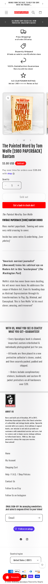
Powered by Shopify (35, 581)
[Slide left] (18, 140)
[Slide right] (30, 140)
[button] (6, 12)
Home (7, 453)
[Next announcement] (43, 4)
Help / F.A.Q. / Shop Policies (17, 474)
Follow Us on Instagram (15, 495)
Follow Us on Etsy (13, 488)
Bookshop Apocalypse (20, 581)
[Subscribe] (39, 518)
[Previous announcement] (5, 4)
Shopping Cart (11, 467)
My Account (10, 460)
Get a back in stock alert (24, 205)
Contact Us (10, 481)
